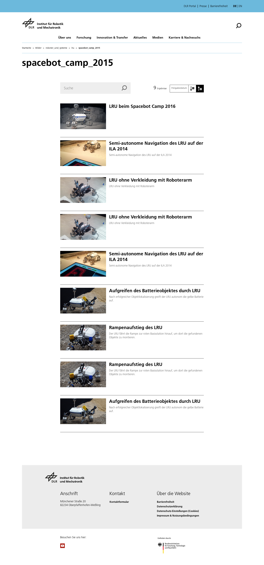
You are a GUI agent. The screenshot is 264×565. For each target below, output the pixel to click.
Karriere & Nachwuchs (184, 37)
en (240, 6)
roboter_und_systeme (56, 48)
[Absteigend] (200, 88)
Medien (157, 37)
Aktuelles (140, 37)
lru (73, 48)
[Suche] (239, 25)
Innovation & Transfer (112, 37)
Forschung (84, 37)
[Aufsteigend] (192, 88)
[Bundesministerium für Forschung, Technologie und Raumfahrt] (174, 556)
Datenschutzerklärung (169, 506)
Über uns (64, 37)
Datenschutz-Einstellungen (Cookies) (178, 511)
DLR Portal (190, 6)
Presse (203, 6)
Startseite (26, 48)
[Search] (126, 88)
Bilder (38, 48)
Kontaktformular (119, 501)
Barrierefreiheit (219, 6)
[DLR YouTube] (62, 547)
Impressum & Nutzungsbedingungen (178, 515)
